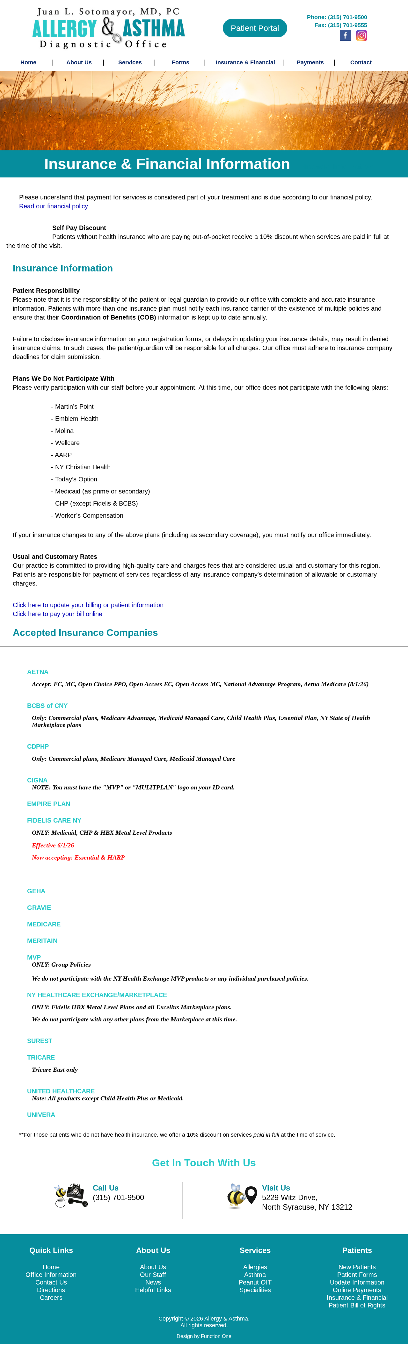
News (153, 1282)
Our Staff (153, 1274)
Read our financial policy (53, 206)
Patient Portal (255, 28)
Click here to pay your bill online (57, 613)
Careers (51, 1297)
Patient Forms (357, 1274)
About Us (79, 62)
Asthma (255, 1274)
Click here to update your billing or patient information (88, 604)
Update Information (357, 1282)
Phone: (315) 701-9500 (337, 17)
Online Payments (357, 1289)
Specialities (255, 1289)
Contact (361, 62)
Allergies (255, 1266)
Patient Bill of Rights (357, 1305)
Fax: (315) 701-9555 (341, 25)
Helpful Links (153, 1289)
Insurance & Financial (245, 62)
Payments (310, 62)
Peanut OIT (255, 1282)
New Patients (357, 1266)
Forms (180, 62)
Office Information (51, 1274)
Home (28, 62)
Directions (51, 1289)
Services (130, 62)
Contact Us (51, 1282)
